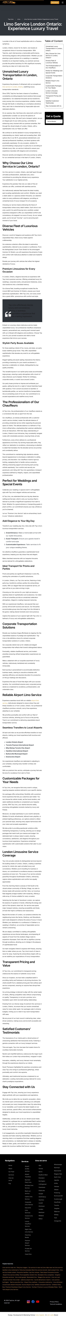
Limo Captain (40, 1315)
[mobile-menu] (62, 2)
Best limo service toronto (39, 1270)
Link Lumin (50, 1315)
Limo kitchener (57, 1282)
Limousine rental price (45, 1282)
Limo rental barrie (13, 1270)
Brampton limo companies (46, 1275)
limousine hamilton (23, 1272)
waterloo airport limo (26, 1280)
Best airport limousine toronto (49, 1272)
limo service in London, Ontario (12, 87)
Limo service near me (9, 1267)
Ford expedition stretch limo (28, 1275)
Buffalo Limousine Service (43, 1284)
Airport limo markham (30, 1282)
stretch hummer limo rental (11, 1280)
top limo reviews (34, 1272)
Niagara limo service (44, 1277)
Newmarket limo (32, 1277)
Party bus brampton (26, 1270)
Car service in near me (35, 1267)
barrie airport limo (53, 1270)
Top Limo (10, 19)
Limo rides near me (48, 1267)
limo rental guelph (20, 1277)
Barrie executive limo (16, 1282)
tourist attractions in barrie (42, 1280)
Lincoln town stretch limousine (11, 1284)
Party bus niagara (22, 1267)
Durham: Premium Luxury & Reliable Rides (45, 1287)
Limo (18, 19)
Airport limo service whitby (11, 1275)
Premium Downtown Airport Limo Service (18, 1287)
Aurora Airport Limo (28, 1284)
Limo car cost (55, 1277)
